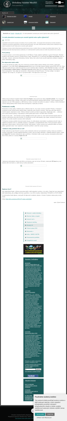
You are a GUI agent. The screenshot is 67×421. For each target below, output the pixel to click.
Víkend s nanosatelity (30, 292)
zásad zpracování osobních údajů (31, 366)
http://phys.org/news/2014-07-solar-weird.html (18, 199)
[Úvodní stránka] (7, 4)
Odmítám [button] (50, 414)
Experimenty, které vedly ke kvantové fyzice (31, 392)
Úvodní (12, 33)
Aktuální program (30, 380)
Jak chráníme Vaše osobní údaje (23, 418)
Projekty (30, 16)
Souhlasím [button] (40, 414)
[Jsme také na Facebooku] (33, 376)
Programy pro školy (11, 16)
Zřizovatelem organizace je (49, 2)
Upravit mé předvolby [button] (44, 417)
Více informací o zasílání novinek (32, 371)
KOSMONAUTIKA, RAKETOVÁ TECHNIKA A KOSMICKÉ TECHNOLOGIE (32, 398)
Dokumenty (52, 22)
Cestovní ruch (10, 22)
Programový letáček (33, 22)
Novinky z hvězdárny (31, 259)
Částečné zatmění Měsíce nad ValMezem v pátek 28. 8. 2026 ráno (33, 265)
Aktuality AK (53, 16)
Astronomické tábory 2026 (31, 333)
